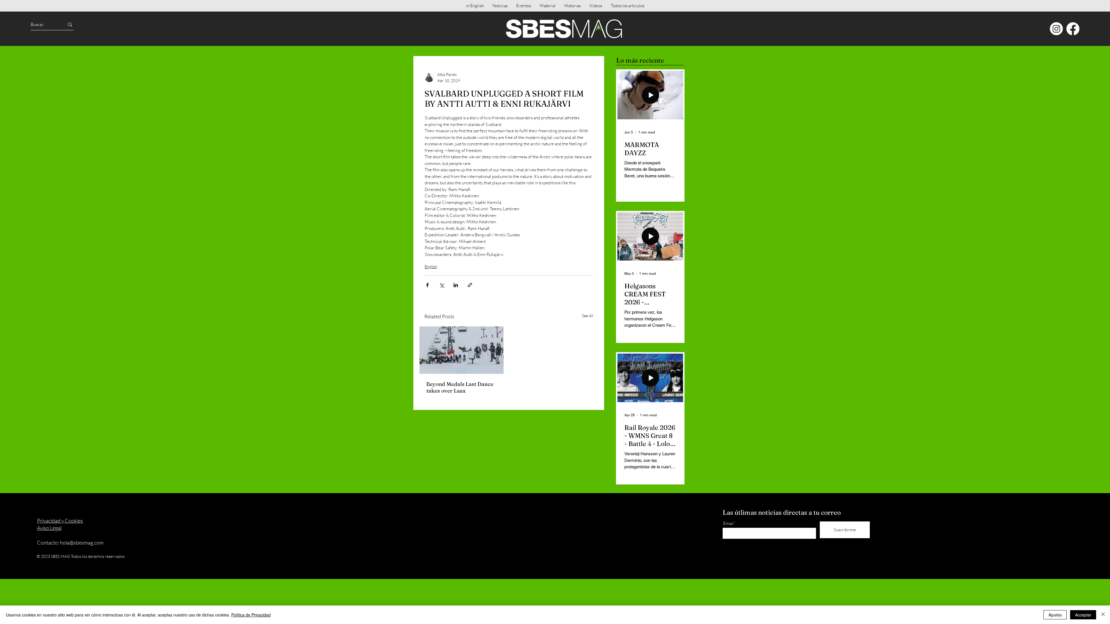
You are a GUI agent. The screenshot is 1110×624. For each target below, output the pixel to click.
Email (728, 523)
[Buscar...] (70, 24)
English (431, 266)
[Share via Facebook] (427, 285)
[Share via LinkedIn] (455, 285)
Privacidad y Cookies (60, 520)
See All (587, 315)
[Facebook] (1072, 28)
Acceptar (1083, 615)
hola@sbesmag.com (81, 542)
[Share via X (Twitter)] (441, 285)
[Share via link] (470, 285)
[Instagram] (1056, 28)
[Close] (1103, 614)
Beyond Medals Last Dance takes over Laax (459, 387)
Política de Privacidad (251, 615)
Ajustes (1055, 615)
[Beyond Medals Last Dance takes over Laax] (461, 350)
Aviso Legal (49, 528)
